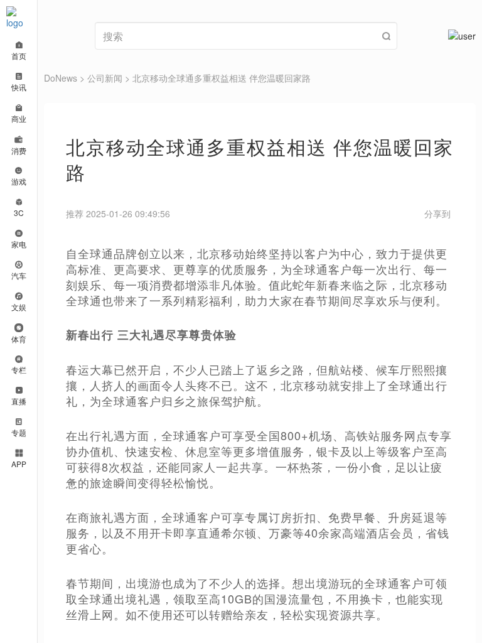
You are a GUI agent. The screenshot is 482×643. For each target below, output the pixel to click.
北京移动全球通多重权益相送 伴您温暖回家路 (221, 78)
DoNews (60, 78)
